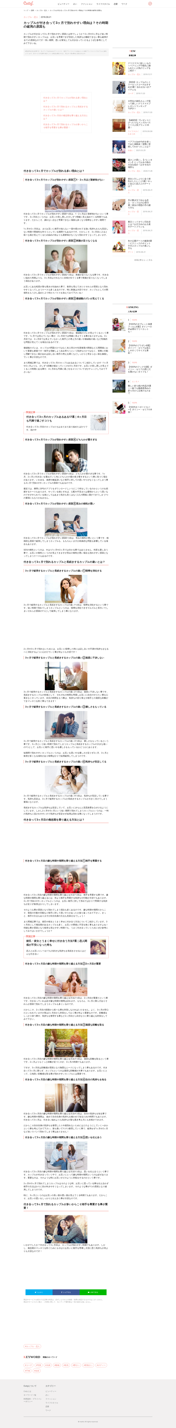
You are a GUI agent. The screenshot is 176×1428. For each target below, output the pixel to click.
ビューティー (63, 4)
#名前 (36, 1371)
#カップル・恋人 (32, 1346)
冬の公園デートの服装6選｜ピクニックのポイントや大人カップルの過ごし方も (140, 245)
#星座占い (88, 1365)
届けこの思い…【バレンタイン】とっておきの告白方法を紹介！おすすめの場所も (140, 163)
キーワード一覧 (30, 1395)
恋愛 (116, 4)
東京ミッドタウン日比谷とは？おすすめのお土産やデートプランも (139, 224)
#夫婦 (47, 1365)
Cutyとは (27, 1391)
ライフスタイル (103, 4)
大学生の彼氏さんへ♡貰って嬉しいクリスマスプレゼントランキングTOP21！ (139, 105)
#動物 (56, 1365)
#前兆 (66, 1365)
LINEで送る (93, 1292)
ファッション (87, 4)
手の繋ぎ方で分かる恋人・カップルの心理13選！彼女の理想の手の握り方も (139, 204)
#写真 (38, 1365)
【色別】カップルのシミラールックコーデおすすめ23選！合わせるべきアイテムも (139, 86)
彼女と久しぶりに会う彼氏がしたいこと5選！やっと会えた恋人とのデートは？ (140, 182)
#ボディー (101, 1365)
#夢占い (76, 1365)
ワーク (124, 4)
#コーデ (28, 1365)
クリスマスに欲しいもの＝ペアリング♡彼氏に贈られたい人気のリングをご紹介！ (139, 67)
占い (75, 4)
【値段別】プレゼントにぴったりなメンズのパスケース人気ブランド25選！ (139, 124)
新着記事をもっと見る (143, 260)
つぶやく (39, 1292)
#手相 (27, 1371)
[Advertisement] (66, 1322)
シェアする (66, 1292)
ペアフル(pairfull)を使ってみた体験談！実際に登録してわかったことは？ (139, 144)
